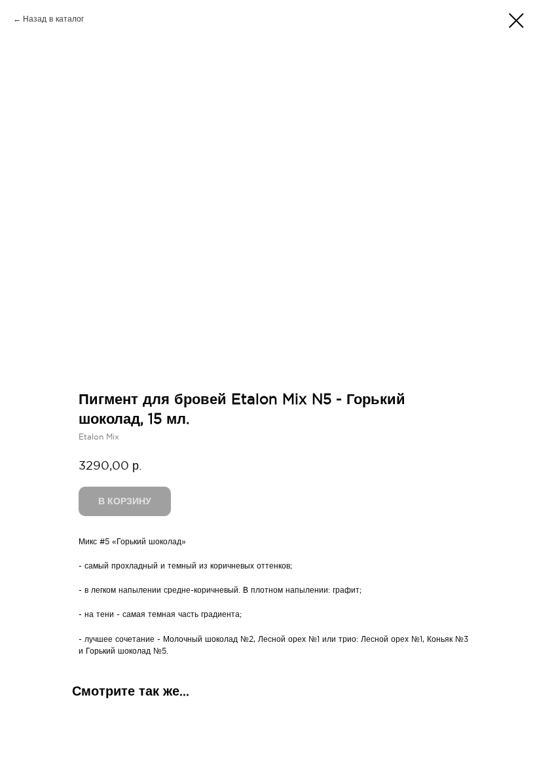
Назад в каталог (53, 19)
